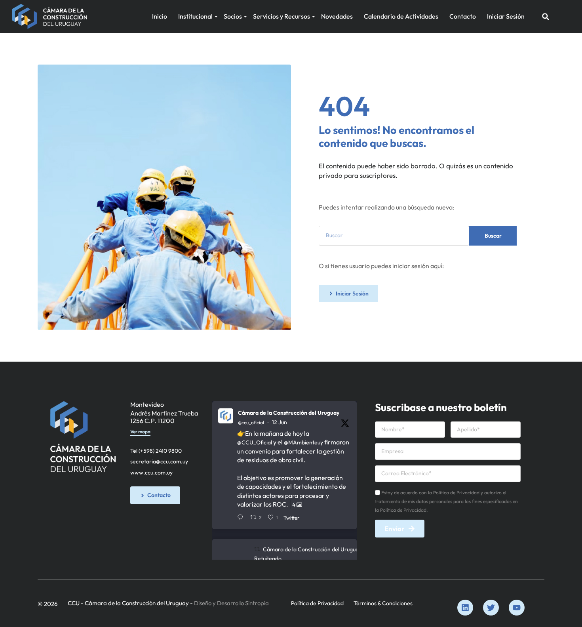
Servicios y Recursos (281, 16)
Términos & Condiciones (383, 603)
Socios (233, 16)
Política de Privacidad (317, 603)
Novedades (337, 16)
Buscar (493, 235)
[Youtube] (517, 608)
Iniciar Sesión (506, 16)
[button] (545, 16)
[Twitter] (491, 608)
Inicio (159, 16)
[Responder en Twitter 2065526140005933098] (241, 518)
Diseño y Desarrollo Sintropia (231, 603)
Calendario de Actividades (401, 16)
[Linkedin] (465, 608)
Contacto (462, 16)
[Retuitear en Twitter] (257, 549)
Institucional (195, 16)
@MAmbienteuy (303, 442)
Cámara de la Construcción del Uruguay (288, 412)
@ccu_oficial (251, 422)
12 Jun (279, 422)
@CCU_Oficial (254, 442)
